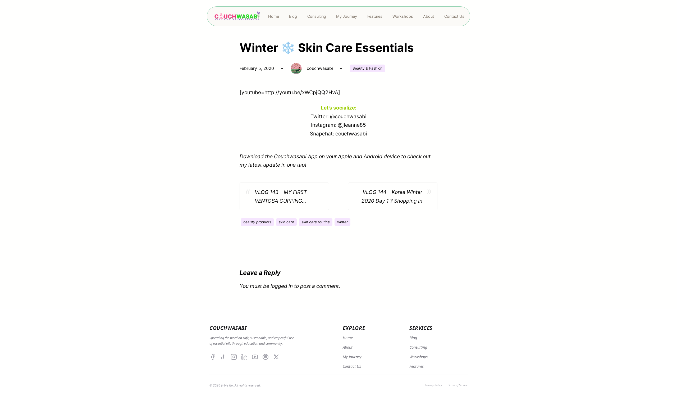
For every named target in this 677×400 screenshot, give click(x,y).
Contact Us (352, 366)
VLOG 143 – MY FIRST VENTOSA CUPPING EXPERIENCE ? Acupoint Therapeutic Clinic (283, 197)
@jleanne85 (352, 125)
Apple (345, 156)
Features (416, 366)
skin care (286, 222)
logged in (282, 286)
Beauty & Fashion (367, 68)
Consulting (418, 347)
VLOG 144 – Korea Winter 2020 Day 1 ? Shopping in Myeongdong (392, 197)
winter (342, 222)
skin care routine (315, 222)
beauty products (257, 222)
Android (373, 156)
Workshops (418, 356)
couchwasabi (351, 133)
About (348, 347)
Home (348, 337)
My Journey (352, 356)
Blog (413, 337)
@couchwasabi (348, 116)
